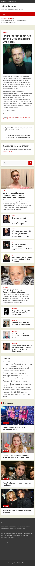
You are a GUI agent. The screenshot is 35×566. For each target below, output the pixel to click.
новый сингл (6, 392)
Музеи (28, 376)
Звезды (6, 373)
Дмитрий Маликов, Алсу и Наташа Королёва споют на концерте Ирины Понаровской (22, 348)
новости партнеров (26, 389)
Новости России (7, 378)
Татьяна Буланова (22, 378)
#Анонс (5, 362)
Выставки (16, 370)
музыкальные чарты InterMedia (11, 389)
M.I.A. (4, 364)
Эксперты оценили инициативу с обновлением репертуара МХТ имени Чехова (22, 247)
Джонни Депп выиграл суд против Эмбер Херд (21, 323)
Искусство (14, 373)
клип (28, 117)
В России (12, 367)
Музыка (5, 32)
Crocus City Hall (11, 117)
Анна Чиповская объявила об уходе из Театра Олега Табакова (22, 259)
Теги (8, 119)
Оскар (14, 378)
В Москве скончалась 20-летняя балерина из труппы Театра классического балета (21, 234)
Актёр (11, 364)
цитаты (5, 397)
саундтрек (11, 394)
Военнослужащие (8, 370)
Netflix (7, 364)
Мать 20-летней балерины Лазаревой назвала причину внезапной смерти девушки (14, 195)
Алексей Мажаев (21, 364)
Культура (6, 376)
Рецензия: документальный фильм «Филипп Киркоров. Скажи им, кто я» (18, 136)
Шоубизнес (26, 385)
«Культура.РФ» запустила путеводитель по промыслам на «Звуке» (18, 129)
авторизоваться (8, 151)
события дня (25, 394)
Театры (6, 381)
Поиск (30, 163)
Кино (19, 373)
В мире (18, 367)
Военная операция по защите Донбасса (16, 369)
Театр (4, 190)
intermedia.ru (14, 114)
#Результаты (12, 362)
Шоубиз (5, 423)
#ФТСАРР (19, 362)
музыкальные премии (24, 387)
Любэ (4, 119)
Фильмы (15, 384)
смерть (17, 394)
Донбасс (22, 370)
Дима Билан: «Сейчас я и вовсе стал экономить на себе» (21, 336)
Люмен (23, 376)
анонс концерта (22, 117)
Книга (23, 373)
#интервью (25, 362)
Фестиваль (19, 381)
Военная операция (26, 367)
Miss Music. (9, 6)
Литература (15, 376)
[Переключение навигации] (3, 14)
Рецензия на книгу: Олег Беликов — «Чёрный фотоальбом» (21, 312)
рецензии (16, 392)
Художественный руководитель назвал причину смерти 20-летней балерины (20, 221)
